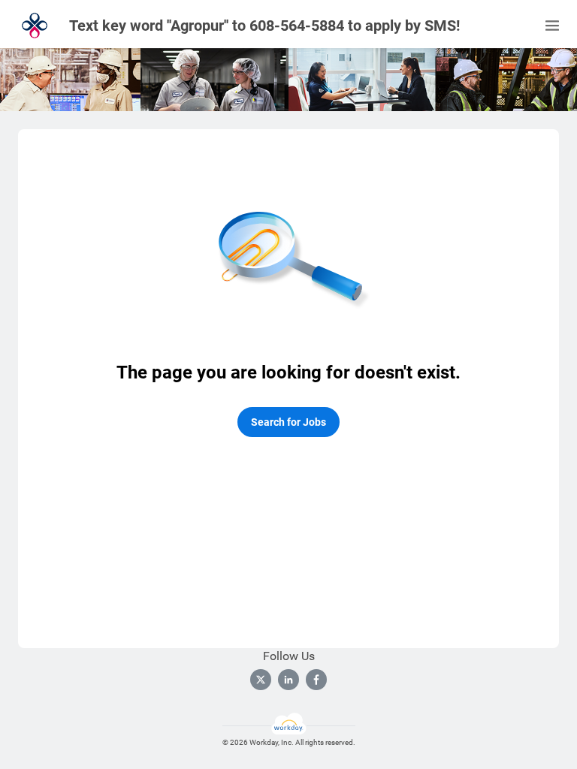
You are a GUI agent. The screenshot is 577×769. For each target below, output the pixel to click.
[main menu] (552, 25)
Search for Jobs (288, 422)
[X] (260, 679)
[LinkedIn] (288, 679)
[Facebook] (316, 679)
